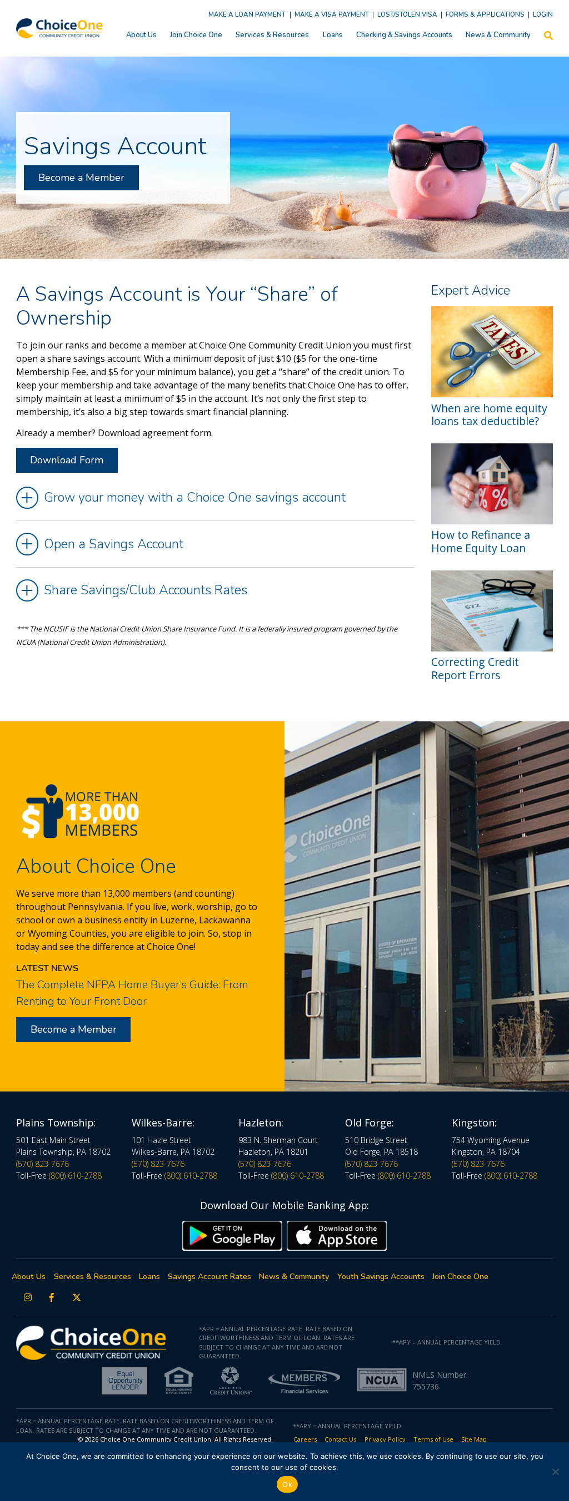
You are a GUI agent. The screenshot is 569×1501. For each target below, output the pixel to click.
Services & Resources (272, 35)
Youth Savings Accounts (381, 1276)
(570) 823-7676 (42, 1164)
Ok (287, 1484)
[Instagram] (28, 1297)
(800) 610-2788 (75, 1175)
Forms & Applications (485, 14)
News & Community (498, 35)
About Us (141, 35)
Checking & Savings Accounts (404, 35)
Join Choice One (196, 35)
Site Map (474, 1439)
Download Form (66, 460)
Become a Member (81, 177)
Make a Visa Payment (332, 14)
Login (543, 14)
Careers (305, 1439)
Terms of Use (433, 1439)
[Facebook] (52, 1297)
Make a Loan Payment (247, 14)
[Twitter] (76, 1297)
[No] (555, 1471)
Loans (333, 35)
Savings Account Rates (209, 1276)
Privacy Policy (385, 1439)
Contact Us (340, 1439)
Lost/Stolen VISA (407, 14)
